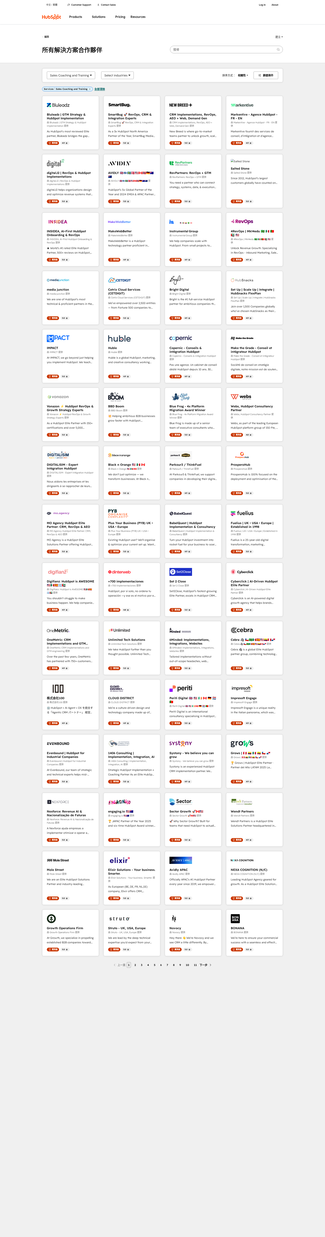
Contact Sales (108, 5)
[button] (279, 37)
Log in (262, 5)
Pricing (120, 17)
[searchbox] (226, 49)
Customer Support (81, 5)
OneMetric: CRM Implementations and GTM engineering (66, 641)
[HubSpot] (51, 17)
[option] (69, 75)
